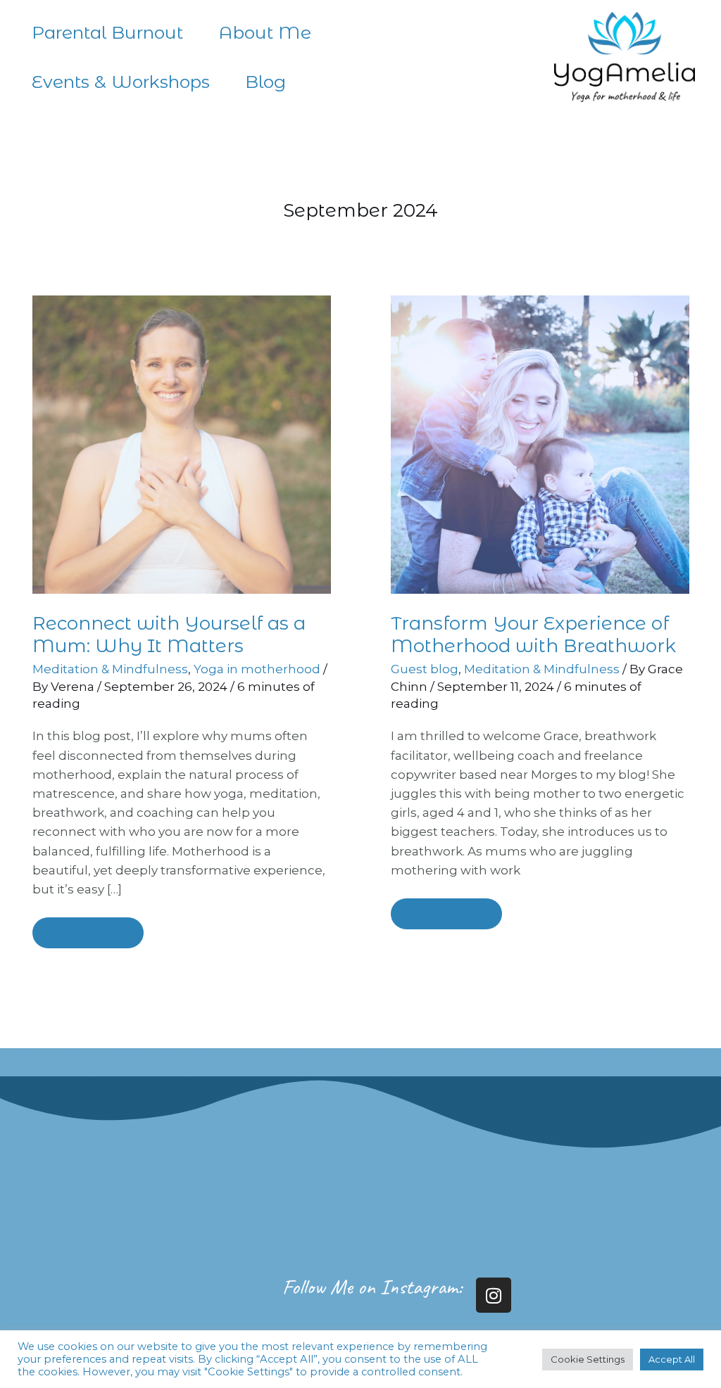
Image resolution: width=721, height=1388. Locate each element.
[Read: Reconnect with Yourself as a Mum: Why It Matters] (181, 444)
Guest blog (424, 669)
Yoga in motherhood (257, 669)
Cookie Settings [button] (588, 1359)
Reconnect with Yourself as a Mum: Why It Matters (169, 634)
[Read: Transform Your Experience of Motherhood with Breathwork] (540, 444)
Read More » (88, 928)
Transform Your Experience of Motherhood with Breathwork (533, 634)
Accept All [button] (671, 1359)
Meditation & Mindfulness (110, 669)
